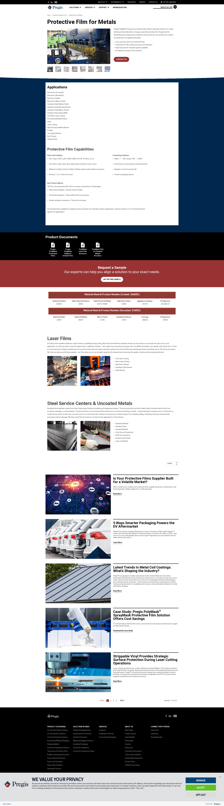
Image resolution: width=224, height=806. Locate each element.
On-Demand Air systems (56, 734)
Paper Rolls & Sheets (55, 765)
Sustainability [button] (116, 2)
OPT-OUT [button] (201, 794)
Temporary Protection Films (59, 15)
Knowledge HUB (120, 7)
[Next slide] (104, 46)
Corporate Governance (133, 751)
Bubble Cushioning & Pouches (58, 755)
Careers (142, 2)
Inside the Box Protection (82, 734)
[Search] (175, 7)
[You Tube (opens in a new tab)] (55, 2)
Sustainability (130, 737)
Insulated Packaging (80, 744)
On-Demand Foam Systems (57, 737)
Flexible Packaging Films (82, 730)
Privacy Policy (130, 762)
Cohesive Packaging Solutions (58, 748)
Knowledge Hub (156, 737)
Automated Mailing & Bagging (58, 741)
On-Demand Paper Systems (57, 730)
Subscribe (154, 734)
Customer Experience (81, 748)
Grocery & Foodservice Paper (83, 751)
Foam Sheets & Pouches (56, 758)
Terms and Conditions (133, 755)
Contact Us (153, 2)
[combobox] (163, 7)
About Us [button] (101, 2)
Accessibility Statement (133, 758)
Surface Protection (80, 737)
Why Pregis (129, 730)
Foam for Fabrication (55, 762)
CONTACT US (121, 59)
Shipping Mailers (53, 744)
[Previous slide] (53, 46)
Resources (132, 2)
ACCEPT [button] (201, 787)
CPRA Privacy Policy (132, 765)
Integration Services (106, 734)
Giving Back (129, 741)
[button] (76, 7)
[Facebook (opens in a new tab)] (48, 2)
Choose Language (169, 2)
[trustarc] (217, 804)
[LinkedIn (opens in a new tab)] (52, 2)
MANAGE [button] (200, 780)
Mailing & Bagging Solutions (83, 741)
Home (48, 15)
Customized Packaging (107, 737)
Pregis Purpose (130, 734)
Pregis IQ (102, 730)
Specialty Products (54, 769)
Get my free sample (112, 279)
